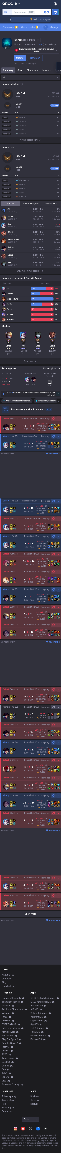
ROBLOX (6, 1020)
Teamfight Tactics (11, 1002)
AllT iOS (34, 1009)
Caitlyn (10, 247)
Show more (30, 914)
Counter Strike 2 (10, 1043)
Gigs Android (36, 1020)
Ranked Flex (51, 203)
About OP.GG (8, 975)
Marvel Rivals (8, 1032)
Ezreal (10, 217)
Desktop (6, 1062)
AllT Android (36, 1005)
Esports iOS (36, 1039)
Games (5, 1065)
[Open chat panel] (58, 66)
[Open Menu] (55, 4)
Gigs (4, 1080)
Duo (4, 1069)
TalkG (4, 1073)
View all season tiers (29, 140)
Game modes (29, 27)
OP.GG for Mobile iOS (40, 1002)
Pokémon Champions (12, 1009)
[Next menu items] (46, 27)
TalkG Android (37, 1028)
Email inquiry (8, 1107)
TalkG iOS (35, 1032)
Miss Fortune (14, 240)
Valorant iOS (36, 1017)
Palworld (6, 1005)
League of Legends (11, 998)
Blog (4, 982)
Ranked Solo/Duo (30, 203)
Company (6, 978)
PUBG (5, 1017)
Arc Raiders (7, 1035)
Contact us (7, 1111)
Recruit (34, 1104)
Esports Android (38, 1035)
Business (34, 1096)
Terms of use (8, 1100)
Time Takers (8, 1058)
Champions (10, 27)
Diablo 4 (6, 1050)
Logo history (8, 986)
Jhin (9, 263)
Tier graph (35, 58)
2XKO (4, 1054)
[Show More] (17, 4)
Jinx (9, 224)
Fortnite (6, 1047)
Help (4, 1104)
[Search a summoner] (46, 12)
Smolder (11, 232)
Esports (5, 1077)
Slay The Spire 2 (10, 1039)
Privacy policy (9, 1096)
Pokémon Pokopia (11, 1028)
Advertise (35, 1100)
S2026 (10, 203)
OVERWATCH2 (9, 1024)
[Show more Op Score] (58, 394)
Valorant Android (38, 1013)
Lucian (10, 255)
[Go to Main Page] (8, 4)
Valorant (6, 1013)
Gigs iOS (34, 1024)
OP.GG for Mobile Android (42, 998)
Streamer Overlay (10, 1084)
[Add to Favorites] (38, 40)
